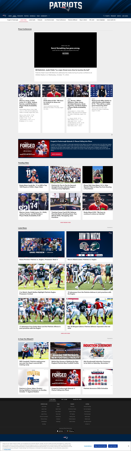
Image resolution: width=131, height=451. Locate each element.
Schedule (58, 418)
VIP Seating (72, 414)
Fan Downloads (87, 414)
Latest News (44, 406)
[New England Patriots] (65, 438)
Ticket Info (72, 406)
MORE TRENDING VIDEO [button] (65, 222)
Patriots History (44, 418)
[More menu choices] (49, 15)
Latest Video (43, 409)
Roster (58, 406)
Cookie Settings (88, 446)
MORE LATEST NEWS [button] (65, 333)
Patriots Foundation (44, 416)
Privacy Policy (7, 449)
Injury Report (58, 411)
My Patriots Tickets (72, 409)
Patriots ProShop (87, 406)
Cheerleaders (44, 421)
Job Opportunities (87, 421)
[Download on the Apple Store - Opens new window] (60, 431)
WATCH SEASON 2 (56, 154)
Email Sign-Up (87, 411)
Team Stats (58, 414)
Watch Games (72, 421)
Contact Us (87, 423)
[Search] (104, 16)
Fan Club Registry (87, 409)
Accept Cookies (113, 446)
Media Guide (87, 418)
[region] (65, 446)
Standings (58, 421)
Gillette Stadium (72, 418)
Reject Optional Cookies (100, 446)
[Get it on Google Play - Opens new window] (70, 432)
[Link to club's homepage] (4, 16)
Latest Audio (43, 411)
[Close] (128, 446)
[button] (65, 53)
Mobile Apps (87, 416)
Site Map (44, 423)
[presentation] (112, 135)
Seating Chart (72, 416)
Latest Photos (44, 414)
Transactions (58, 416)
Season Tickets (72, 411)
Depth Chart (58, 409)
